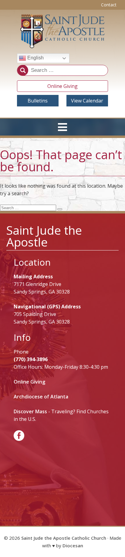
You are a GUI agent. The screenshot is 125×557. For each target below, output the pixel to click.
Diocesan (72, 545)
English (35, 57)
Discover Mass (30, 411)
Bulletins (38, 100)
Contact (109, 5)
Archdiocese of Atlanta (41, 396)
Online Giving (62, 86)
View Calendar (87, 100)
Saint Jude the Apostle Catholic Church (63, 538)
